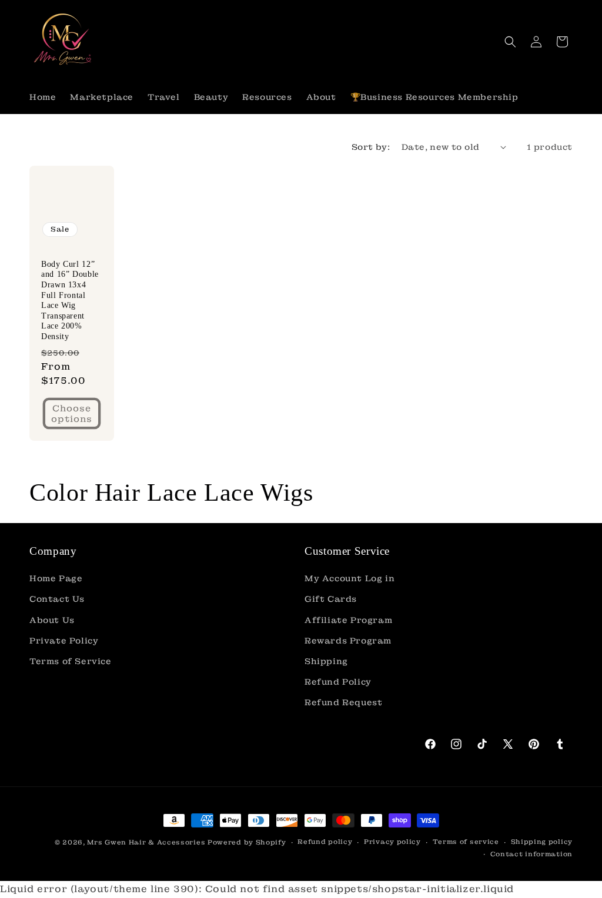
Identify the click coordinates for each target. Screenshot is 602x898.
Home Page (55, 578)
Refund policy (324, 841)
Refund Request (343, 702)
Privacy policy (392, 841)
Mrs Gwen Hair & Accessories (146, 842)
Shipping (326, 661)
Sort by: (371, 147)
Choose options (71, 414)
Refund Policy (338, 681)
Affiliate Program (348, 620)
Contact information (531, 854)
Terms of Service (70, 661)
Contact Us (57, 599)
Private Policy (63, 640)
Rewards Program (348, 640)
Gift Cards (331, 599)
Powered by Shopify (247, 842)
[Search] (510, 42)
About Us (52, 620)
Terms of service (466, 841)
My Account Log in (349, 578)
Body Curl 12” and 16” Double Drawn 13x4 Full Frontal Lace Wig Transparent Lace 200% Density (70, 300)
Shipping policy (542, 841)
